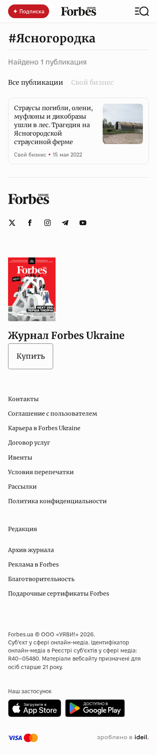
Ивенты (20, 457)
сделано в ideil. (123, 737)
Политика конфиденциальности (57, 501)
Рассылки (22, 486)
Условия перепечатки (41, 472)
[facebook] (30, 223)
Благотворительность (41, 579)
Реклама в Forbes (33, 564)
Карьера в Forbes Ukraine (44, 428)
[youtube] (83, 223)
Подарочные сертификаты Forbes (58, 593)
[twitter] (12, 223)
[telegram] (65, 223)
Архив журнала (31, 550)
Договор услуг (29, 442)
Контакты (23, 399)
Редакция (22, 529)
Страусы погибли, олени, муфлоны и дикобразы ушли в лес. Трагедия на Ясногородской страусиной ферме (53, 125)
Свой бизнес (92, 82)
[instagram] (47, 223)
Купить (31, 356)
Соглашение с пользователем (52, 413)
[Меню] (142, 11)
